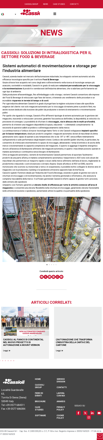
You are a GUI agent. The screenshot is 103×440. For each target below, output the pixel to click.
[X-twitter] (85, 413)
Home (38, 379)
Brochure (40, 401)
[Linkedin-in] (92, 413)
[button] (5, 229)
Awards (61, 401)
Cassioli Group (31, 4)
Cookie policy (60, 416)
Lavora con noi (61, 394)
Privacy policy (61, 408)
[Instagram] (89, 417)
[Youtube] (99, 413)
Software (40, 415)
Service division (61, 380)
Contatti (74, 4)
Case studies (39, 408)
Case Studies (59, 4)
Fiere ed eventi (39, 394)
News (45, 4)
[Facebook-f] (78, 413)
